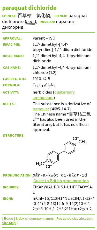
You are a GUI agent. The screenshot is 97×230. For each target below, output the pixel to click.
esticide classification (74, 218)
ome (8, 218)
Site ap (9, 222)
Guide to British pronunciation (61, 180)
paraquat (41, 109)
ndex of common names (35, 218)
